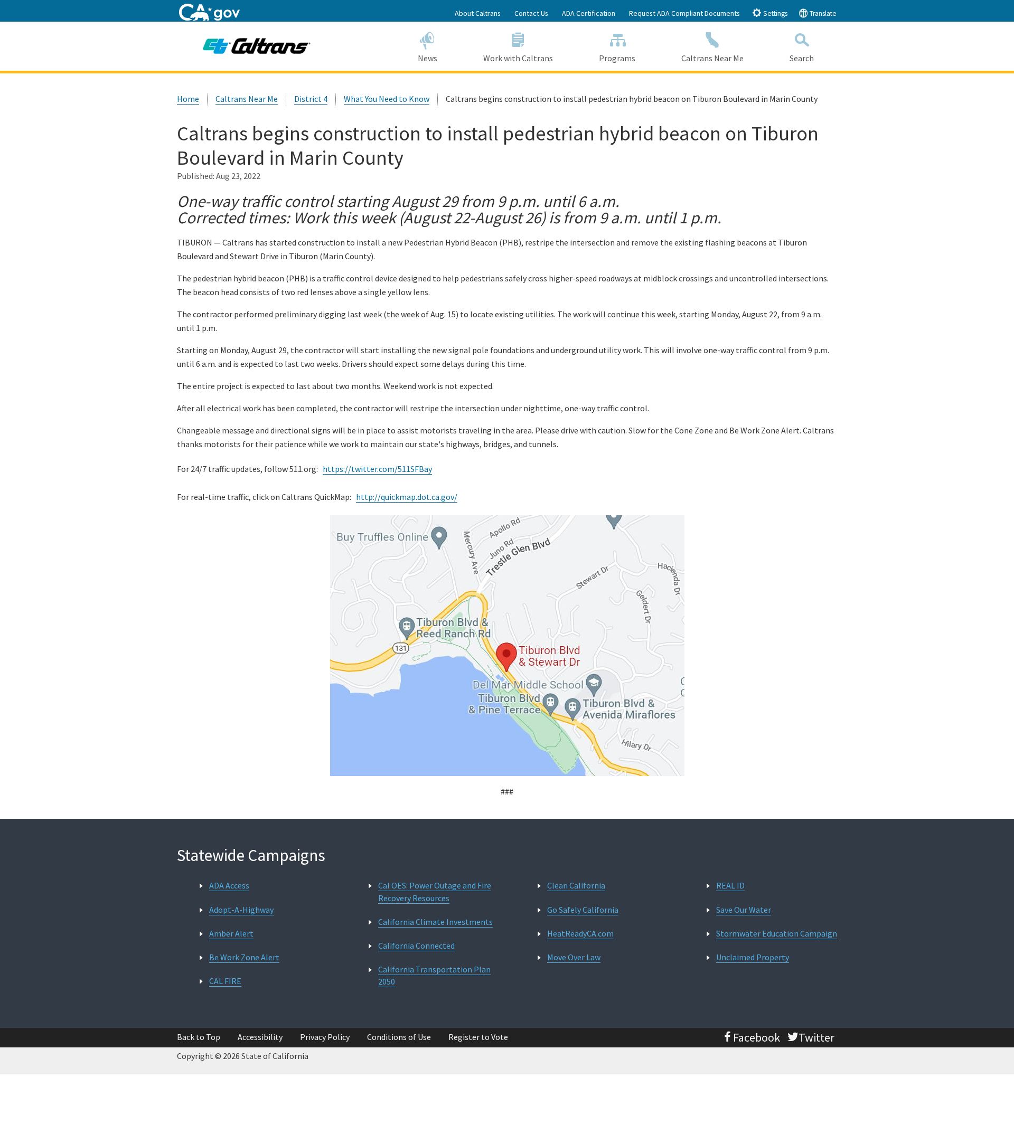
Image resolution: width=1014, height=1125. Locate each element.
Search (802, 58)
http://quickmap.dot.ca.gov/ (406, 496)
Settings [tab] (774, 13)
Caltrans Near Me (712, 58)
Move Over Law (573, 957)
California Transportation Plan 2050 (434, 975)
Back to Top (198, 1037)
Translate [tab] (822, 13)
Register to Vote (478, 1037)
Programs (617, 58)
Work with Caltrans (518, 58)
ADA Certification (588, 13)
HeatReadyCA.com (580, 933)
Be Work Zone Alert (244, 957)
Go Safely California (582, 909)
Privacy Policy (325, 1037)
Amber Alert (231, 933)
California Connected (416, 945)
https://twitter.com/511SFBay (377, 469)
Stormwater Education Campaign (776, 933)
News (427, 58)
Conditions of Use (399, 1037)
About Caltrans (478, 13)
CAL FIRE (225, 981)
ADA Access (229, 885)
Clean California (576, 885)
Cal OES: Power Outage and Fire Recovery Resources (434, 891)
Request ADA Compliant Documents (684, 13)
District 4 (310, 98)
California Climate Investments (435, 921)
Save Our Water (743, 909)
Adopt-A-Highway (241, 909)
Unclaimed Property (752, 957)
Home (188, 98)
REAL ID (730, 885)
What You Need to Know (386, 98)
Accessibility (260, 1037)
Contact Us (531, 13)
